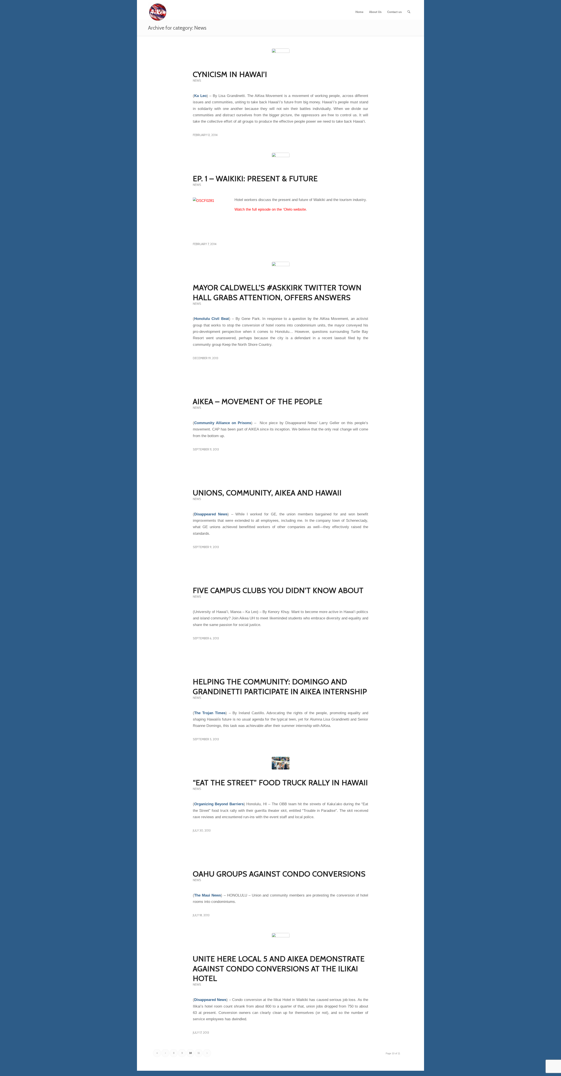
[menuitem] (359, 12)
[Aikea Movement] (158, 12)
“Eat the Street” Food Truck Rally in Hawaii (280, 782)
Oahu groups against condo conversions (279, 874)
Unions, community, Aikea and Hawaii (267, 492)
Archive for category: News (177, 28)
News (197, 80)
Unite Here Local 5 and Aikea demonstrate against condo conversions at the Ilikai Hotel (279, 968)
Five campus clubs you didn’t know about (278, 590)
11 (198, 1053)
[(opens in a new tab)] (280, 57)
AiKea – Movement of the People (257, 401)
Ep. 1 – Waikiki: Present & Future (255, 178)
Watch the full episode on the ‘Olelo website (270, 209)
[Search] (409, 12)
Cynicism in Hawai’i (230, 74)
